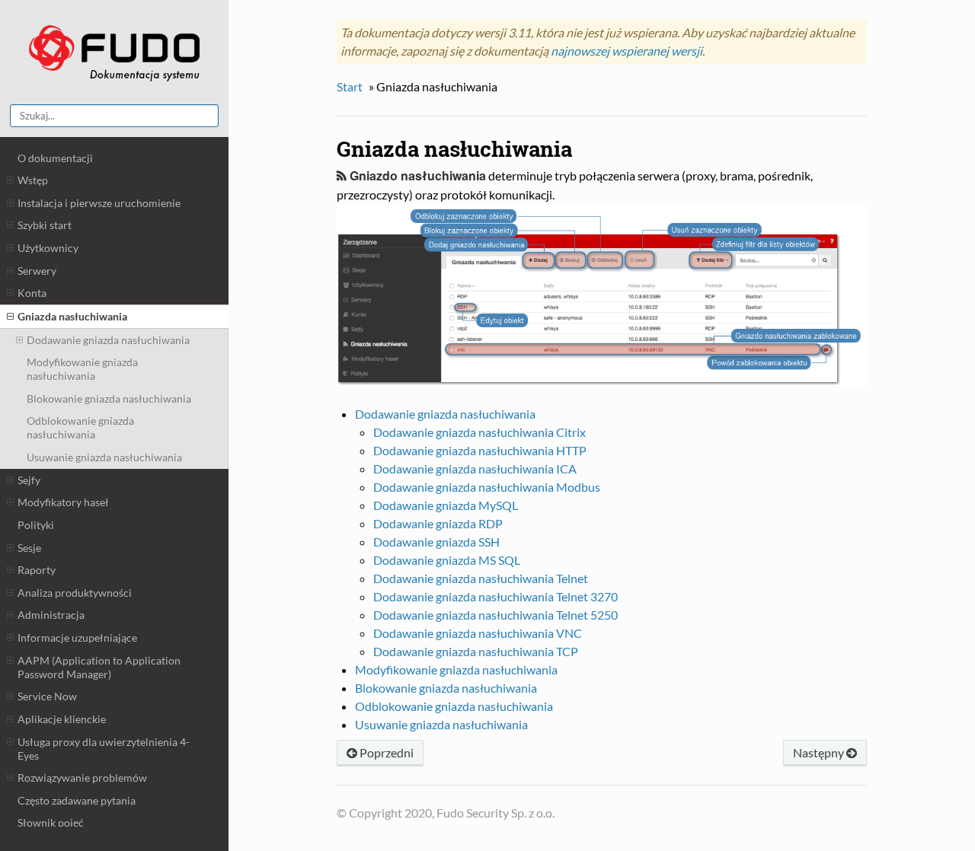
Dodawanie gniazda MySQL (445, 505)
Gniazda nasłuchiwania (72, 316)
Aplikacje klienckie (62, 718)
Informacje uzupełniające (77, 637)
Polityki (36, 524)
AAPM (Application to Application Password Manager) (99, 667)
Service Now (47, 696)
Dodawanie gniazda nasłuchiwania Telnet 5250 (495, 614)
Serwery (37, 270)
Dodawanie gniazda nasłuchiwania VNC (477, 633)
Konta (32, 292)
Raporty (37, 569)
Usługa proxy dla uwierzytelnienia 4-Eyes (104, 748)
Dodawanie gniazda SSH (436, 541)
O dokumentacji (55, 157)
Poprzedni (385, 752)
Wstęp (33, 180)
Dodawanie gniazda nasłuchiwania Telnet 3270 (495, 596)
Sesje (29, 547)
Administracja (51, 614)
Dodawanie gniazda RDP (438, 523)
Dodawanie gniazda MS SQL (446, 560)
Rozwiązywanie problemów (82, 777)
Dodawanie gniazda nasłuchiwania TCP (475, 651)
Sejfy (29, 479)
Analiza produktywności (75, 592)
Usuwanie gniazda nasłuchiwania (104, 457)
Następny (819, 752)
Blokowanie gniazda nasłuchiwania (109, 398)
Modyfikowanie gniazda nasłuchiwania (82, 368)
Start (350, 86)
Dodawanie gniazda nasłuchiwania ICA (475, 468)
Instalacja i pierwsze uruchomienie (99, 202)
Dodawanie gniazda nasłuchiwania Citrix (479, 432)
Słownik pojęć (51, 822)
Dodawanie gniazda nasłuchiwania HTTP (480, 450)
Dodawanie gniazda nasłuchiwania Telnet (480, 578)
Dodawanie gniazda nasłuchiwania (108, 339)
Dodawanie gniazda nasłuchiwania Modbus (486, 487)
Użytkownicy (48, 247)
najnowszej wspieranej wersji (626, 50)
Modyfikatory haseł (63, 502)
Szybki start (45, 224)
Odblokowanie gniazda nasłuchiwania (80, 427)
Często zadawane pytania (77, 800)
